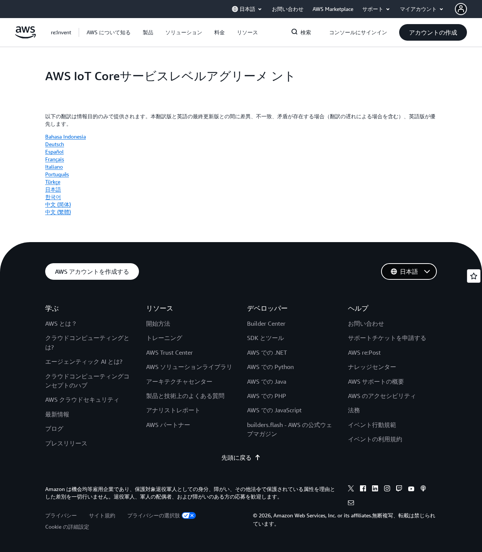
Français (54, 159)
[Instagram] (387, 489)
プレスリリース (66, 443)
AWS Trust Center (169, 352)
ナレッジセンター (372, 367)
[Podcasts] (423, 489)
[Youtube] (411, 489)
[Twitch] (399, 489)
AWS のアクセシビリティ (382, 396)
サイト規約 (102, 515)
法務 (354, 410)
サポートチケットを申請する (387, 338)
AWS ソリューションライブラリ (189, 367)
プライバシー (61, 515)
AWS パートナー (168, 424)
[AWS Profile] (461, 9)
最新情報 (57, 414)
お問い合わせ (366, 323)
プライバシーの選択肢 (153, 515)
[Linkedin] (375, 489)
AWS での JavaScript (274, 410)
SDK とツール (265, 338)
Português (57, 174)
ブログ (54, 428)
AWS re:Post (364, 352)
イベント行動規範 (372, 424)
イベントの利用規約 (375, 439)
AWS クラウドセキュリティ (82, 399)
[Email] (351, 504)
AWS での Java (266, 381)
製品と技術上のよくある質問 (185, 396)
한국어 (53, 197)
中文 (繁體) (58, 212)
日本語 (53, 189)
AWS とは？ (61, 323)
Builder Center (266, 323)
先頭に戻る (236, 457)
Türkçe (52, 181)
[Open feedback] (473, 276)
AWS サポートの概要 (376, 381)
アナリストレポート (173, 410)
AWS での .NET (267, 352)
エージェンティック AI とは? (83, 361)
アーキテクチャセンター (179, 381)
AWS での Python (270, 367)
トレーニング (164, 338)
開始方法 (158, 323)
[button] (109, 32)
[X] (351, 489)
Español (54, 151)
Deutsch (54, 144)
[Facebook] (363, 489)
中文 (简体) (58, 204)
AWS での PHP (266, 396)
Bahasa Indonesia (65, 136)
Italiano (54, 166)
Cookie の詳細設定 (67, 526)
